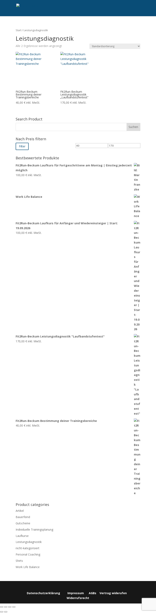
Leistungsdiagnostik (29, 542)
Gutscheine (23, 523)
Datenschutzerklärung (43, 593)
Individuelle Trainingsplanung (34, 529)
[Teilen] (9, 607)
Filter (22, 146)
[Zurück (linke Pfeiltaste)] (1, 611)
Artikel (20, 511)
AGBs (92, 593)
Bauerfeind (23, 517)
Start (18, 30)
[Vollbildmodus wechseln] (5, 607)
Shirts (19, 561)
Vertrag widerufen (113, 593)
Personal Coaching (28, 554)
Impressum (75, 593)
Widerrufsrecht (78, 598)
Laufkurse (22, 536)
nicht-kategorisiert (27, 548)
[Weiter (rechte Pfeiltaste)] (5, 611)
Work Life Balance (28, 567)
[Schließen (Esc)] (13, 607)
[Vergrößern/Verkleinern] (1, 607)
